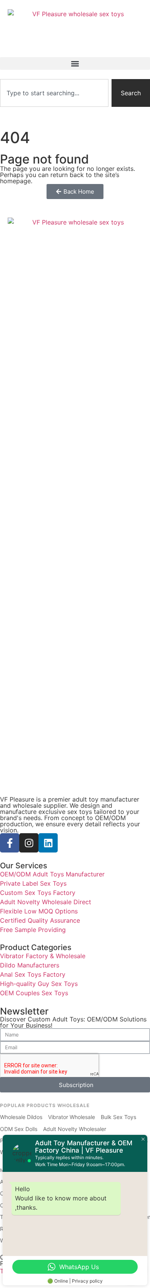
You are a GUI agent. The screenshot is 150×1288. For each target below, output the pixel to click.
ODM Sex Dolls (18, 1129)
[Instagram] (28, 842)
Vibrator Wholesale (71, 1117)
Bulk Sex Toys (118, 1117)
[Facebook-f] (9, 842)
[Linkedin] (48, 842)
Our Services (23, 865)
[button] (75, 63)
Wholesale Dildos (21, 1117)
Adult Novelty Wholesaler (74, 1129)
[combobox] (54, 93)
